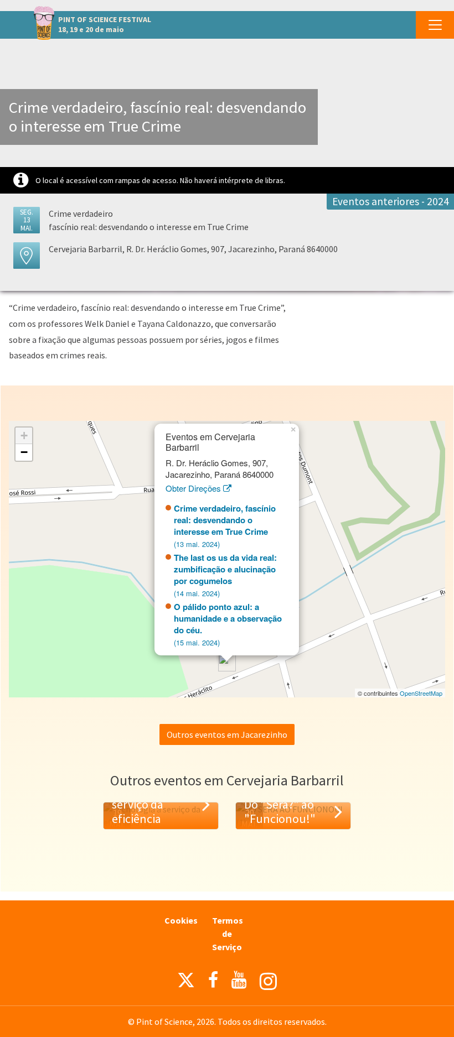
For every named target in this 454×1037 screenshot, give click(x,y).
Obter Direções (194, 488)
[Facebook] (213, 980)
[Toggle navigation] (435, 25)
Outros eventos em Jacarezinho (227, 734)
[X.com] (186, 983)
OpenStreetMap (421, 693)
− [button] (24, 452)
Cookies (181, 920)
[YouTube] (238, 980)
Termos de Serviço (227, 933)
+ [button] (24, 435)
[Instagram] (268, 981)
